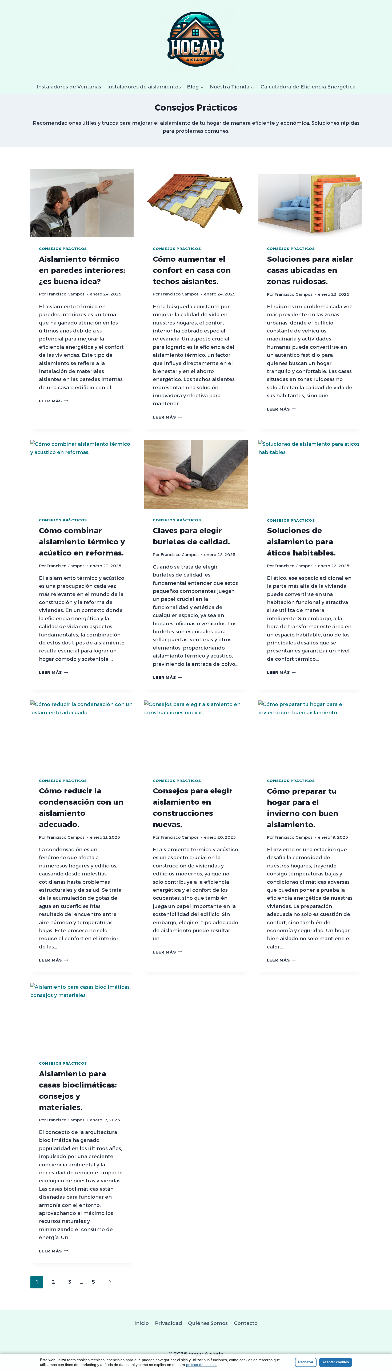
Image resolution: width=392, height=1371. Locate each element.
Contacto (246, 1323)
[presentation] (82, 203)
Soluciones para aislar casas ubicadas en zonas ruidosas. (310, 270)
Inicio (141, 1323)
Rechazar (305, 1362)
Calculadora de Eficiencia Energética (308, 87)
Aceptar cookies (335, 1362)
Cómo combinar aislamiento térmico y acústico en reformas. (82, 541)
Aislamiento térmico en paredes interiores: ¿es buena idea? (82, 270)
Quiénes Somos (208, 1323)
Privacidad (168, 1323)
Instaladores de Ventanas (69, 87)
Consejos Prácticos (63, 248)
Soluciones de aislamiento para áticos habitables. (301, 541)
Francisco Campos (66, 294)
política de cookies (201, 1364)
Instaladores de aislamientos (144, 87)
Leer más (53, 400)
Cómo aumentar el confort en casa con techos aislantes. (192, 270)
